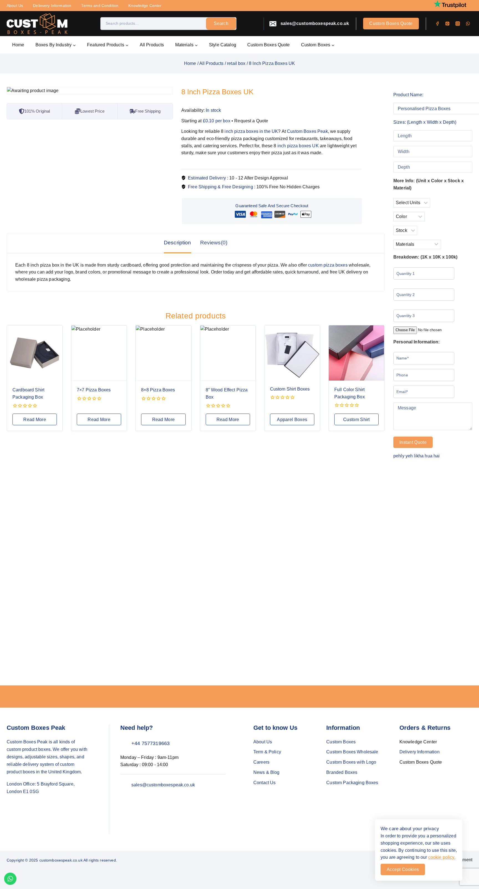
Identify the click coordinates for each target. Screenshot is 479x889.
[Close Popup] (315, 355)
